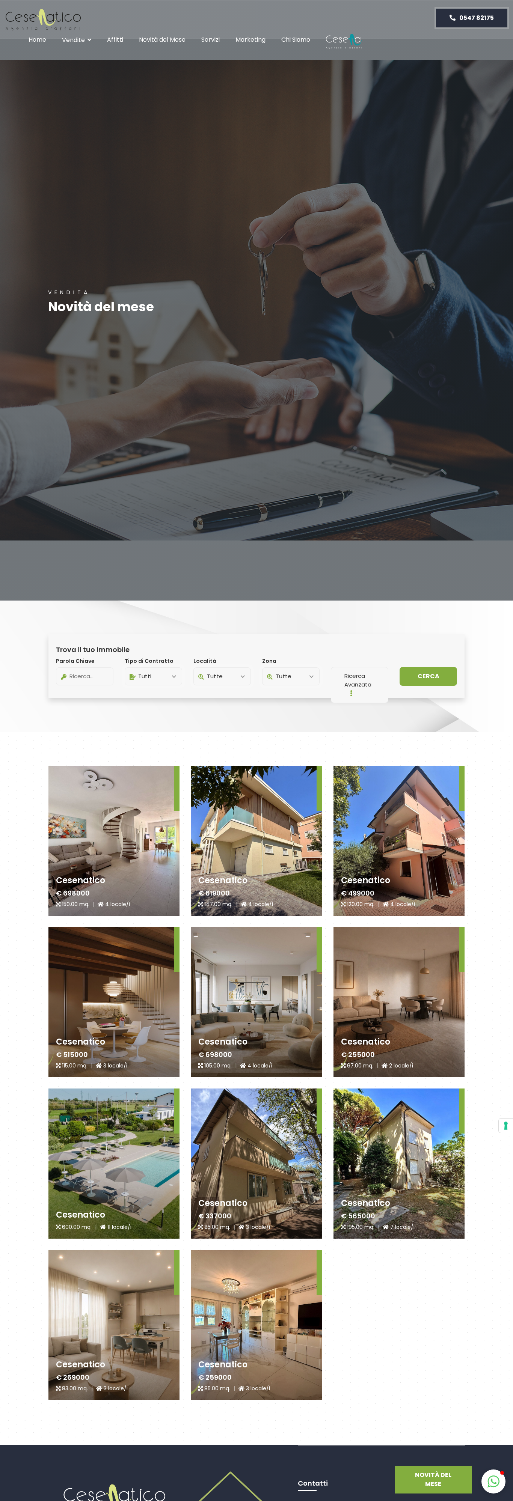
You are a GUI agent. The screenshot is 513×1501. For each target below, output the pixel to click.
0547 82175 (476, 18)
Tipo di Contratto (149, 661)
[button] (493, 1481)
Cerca (428, 676)
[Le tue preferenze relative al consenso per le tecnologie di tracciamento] (506, 1126)
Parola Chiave (75, 661)
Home (37, 39)
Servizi (210, 39)
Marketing (250, 39)
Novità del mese (433, 1479)
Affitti (115, 39)
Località (204, 661)
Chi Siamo (295, 39)
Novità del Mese (162, 39)
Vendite (73, 40)
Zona (269, 661)
